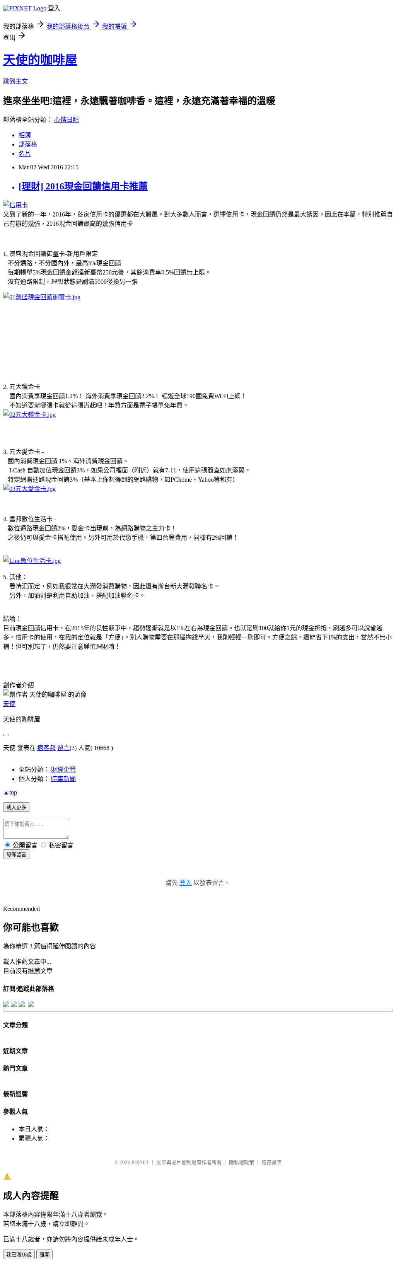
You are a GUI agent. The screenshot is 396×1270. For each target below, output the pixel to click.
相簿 (25, 135)
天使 (9, 704)
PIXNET (140, 1162)
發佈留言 (16, 854)
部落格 (28, 144)
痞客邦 (46, 748)
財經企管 (63, 769)
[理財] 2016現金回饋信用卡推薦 (83, 186)
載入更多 (16, 807)
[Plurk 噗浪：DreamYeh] (22, 1005)
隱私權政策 (241, 1162)
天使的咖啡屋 (40, 60)
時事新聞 (63, 779)
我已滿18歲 (19, 1255)
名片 (25, 153)
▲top (10, 792)
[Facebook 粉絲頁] (6, 1005)
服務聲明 (271, 1162)
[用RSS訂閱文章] (31, 1005)
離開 (44, 1255)
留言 (63, 748)
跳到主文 (15, 81)
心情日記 (66, 119)
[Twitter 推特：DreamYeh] (14, 1005)
